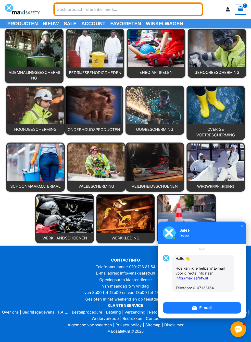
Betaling (113, 312)
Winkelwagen (164, 23)
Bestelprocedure (87, 312)
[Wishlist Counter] (209, 9)
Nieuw (51, 23)
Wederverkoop (105, 318)
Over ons (10, 312)
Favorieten (125, 23)
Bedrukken (132, 318)
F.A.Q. (63, 312)
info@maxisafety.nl (137, 273)
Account (93, 23)
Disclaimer (174, 324)
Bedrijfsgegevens (38, 312)
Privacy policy (128, 324)
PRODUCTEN (22, 23)
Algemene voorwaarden (90, 324)
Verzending (135, 312)
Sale (70, 23)
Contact (153, 318)
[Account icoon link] (228, 9)
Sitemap (153, 324)
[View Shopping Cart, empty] (240, 9)
